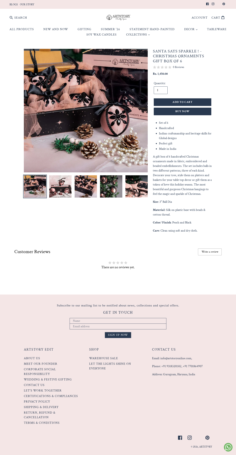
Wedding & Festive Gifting (48, 379)
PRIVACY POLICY (37, 402)
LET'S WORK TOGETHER (43, 391)
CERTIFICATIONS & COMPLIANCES (51, 396)
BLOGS (14, 4)
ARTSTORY (205, 446)
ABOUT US (32, 358)
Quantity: (160, 83)
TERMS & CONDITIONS (42, 423)
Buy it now (182, 111)
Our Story (27, 4)
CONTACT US (34, 385)
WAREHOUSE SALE (103, 358)
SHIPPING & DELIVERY (41, 407)
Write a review (210, 252)
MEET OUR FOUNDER (40, 364)
